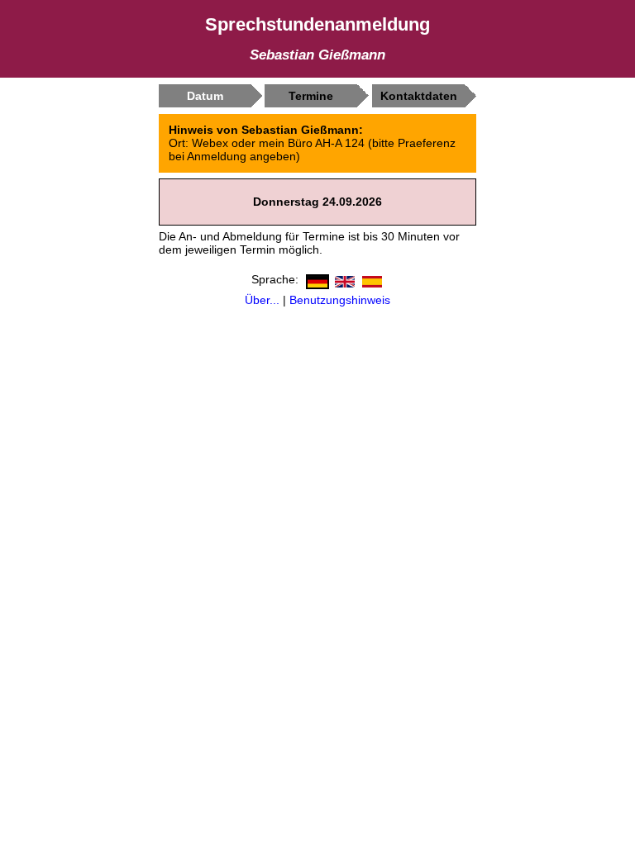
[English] (342, 278)
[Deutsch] (315, 278)
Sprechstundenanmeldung (317, 24)
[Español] (370, 278)
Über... (262, 300)
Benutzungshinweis (339, 300)
